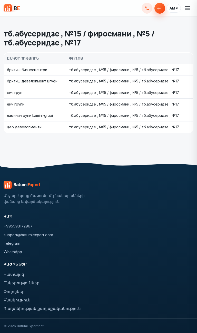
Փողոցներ (14, 291)
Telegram (12, 243)
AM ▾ (174, 8)
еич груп (14, 92)
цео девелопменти (24, 127)
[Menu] (187, 8)
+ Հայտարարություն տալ (159, 8)
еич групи (15, 104)
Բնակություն (17, 300)
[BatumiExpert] (12, 8)
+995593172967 (147, 8)
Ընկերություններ (22, 282)
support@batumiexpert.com (28, 234)
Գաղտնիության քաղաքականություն (42, 308)
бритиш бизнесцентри (27, 70)
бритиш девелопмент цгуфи (32, 81)
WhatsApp (13, 251)
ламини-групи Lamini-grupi (30, 115)
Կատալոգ (14, 274)
